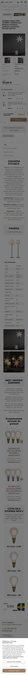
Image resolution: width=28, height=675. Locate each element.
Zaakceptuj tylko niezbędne (14, 661)
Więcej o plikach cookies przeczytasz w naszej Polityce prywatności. (13, 657)
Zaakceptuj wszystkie (14, 670)
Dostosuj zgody (14, 666)
